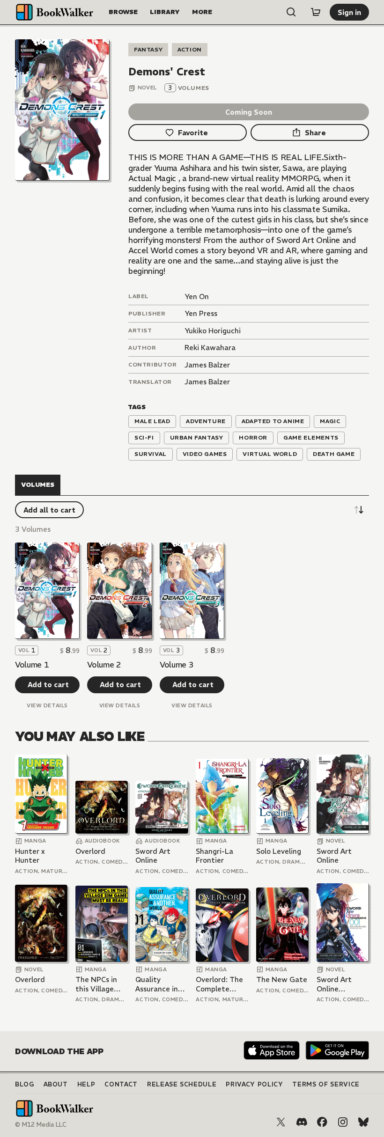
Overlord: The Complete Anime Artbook (221, 984)
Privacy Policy (254, 1084)
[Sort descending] (358, 509)
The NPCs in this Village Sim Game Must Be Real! (98, 984)
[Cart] (315, 12)
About (56, 1084)
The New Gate (281, 979)
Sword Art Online (152, 856)
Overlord (90, 851)
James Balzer (207, 364)
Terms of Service (325, 1084)
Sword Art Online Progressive (336, 984)
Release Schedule (181, 1084)
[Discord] (301, 1122)
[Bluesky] (363, 1122)
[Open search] (291, 12)
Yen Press (201, 313)
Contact (121, 1084)
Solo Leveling (278, 851)
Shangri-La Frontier (214, 856)
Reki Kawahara (210, 347)
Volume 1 (32, 665)
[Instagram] (342, 1122)
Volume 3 (176, 665)
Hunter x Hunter (30, 856)
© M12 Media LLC (40, 1125)
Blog (24, 1084)
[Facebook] (322, 1122)
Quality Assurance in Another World (160, 984)
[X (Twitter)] (281, 1122)
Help (86, 1084)
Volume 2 (104, 665)
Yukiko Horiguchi (213, 330)
